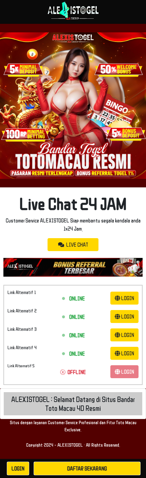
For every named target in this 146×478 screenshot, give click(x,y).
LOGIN (127, 298)
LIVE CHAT (76, 244)
